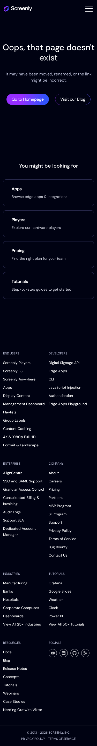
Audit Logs (12, 512)
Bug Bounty (58, 547)
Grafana (55, 583)
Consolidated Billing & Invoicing (21, 500)
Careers (55, 481)
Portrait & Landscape (21, 445)
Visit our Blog (72, 99)
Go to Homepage (28, 99)
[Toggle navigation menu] (89, 9)
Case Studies (14, 701)
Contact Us (58, 555)
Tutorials (10, 685)
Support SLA (13, 520)
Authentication (61, 395)
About (54, 473)
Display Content (16, 395)
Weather (56, 599)
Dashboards (13, 616)
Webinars (11, 693)
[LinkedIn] (63, 653)
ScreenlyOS (13, 371)
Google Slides (60, 591)
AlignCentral (13, 473)
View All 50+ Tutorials (67, 624)
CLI (51, 379)
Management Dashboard (24, 404)
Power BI (56, 616)
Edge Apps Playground (68, 404)
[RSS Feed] (85, 653)
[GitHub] (74, 653)
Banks (8, 591)
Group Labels (14, 420)
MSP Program (60, 506)
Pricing (54, 489)
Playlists (10, 412)
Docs (7, 652)
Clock (53, 607)
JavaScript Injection (65, 387)
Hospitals (11, 599)
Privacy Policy (60, 530)
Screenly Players (17, 362)
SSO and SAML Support (22, 481)
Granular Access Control (23, 489)
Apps (7, 387)
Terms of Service (62, 538)
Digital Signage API (64, 362)
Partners (56, 497)
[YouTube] (53, 653)
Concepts (11, 676)
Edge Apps (58, 371)
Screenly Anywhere (19, 379)
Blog (6, 660)
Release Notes (15, 668)
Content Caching (17, 428)
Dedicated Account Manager (19, 531)
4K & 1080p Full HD (19, 437)
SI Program (57, 514)
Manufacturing (15, 583)
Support (55, 522)
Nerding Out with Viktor (22, 709)
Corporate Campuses (21, 607)
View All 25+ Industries (22, 624)
